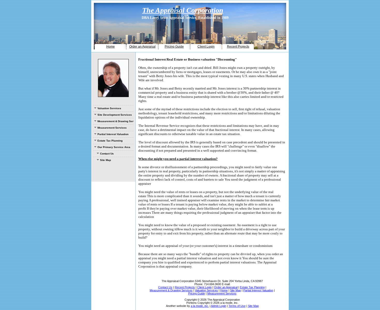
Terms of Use (237, 305)
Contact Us (107, 153)
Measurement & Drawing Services (115, 121)
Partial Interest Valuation (112, 134)
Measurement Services (112, 127)
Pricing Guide (174, 46)
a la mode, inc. (200, 305)
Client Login (206, 46)
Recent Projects (238, 46)
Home (110, 46)
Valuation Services (109, 108)
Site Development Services (114, 114)
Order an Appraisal (142, 46)
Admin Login (218, 305)
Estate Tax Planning (110, 140)
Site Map (105, 160)
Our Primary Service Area (113, 147)
